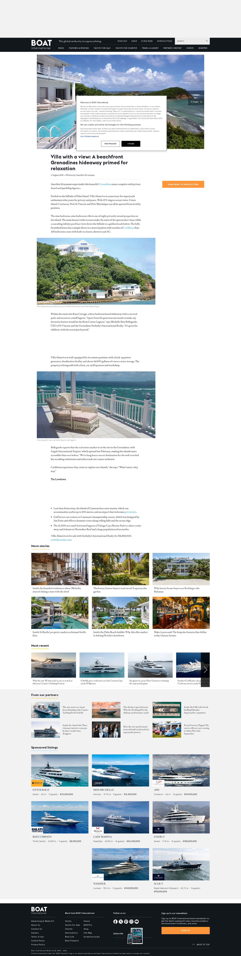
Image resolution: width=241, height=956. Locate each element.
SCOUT (158, 883)
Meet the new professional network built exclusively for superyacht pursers (136, 729)
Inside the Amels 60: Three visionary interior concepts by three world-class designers (75, 729)
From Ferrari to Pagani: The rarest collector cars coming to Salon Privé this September (196, 729)
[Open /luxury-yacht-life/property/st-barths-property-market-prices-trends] (59, 613)
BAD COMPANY (42, 836)
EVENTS (190, 48)
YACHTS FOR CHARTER (126, 48)
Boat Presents (72, 941)
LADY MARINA (102, 836)
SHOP (134, 41)
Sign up (185, 930)
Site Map (88, 933)
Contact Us (36, 929)
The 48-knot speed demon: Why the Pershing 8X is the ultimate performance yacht (136, 710)
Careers (35, 933)
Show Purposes (110, 144)
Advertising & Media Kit (42, 921)
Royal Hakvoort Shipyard (166, 888)
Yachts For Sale (72, 925)
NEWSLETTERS (164, 41)
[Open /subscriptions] (132, 936)
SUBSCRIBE (147, 41)
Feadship (97, 841)
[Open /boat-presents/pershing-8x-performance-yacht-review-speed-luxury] (106, 710)
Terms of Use (37, 937)
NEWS (61, 48)
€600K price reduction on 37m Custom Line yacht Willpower (102, 682)
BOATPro (88, 925)
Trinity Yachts (39, 841)
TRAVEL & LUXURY (150, 48)
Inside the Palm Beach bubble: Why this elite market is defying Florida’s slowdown (120, 633)
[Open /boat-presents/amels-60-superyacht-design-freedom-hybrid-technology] (45, 730)
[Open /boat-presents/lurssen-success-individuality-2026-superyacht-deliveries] (150, 665)
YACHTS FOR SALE (102, 48)
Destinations (71, 933)
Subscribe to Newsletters (183, 184)
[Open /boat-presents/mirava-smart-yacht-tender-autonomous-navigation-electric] (45, 710)
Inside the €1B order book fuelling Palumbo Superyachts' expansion (196, 710)
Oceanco (158, 794)
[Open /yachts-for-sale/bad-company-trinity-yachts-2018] (59, 817)
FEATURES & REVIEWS (79, 48)
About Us (35, 925)
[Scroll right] (205, 670)
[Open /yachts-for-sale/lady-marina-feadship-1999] (120, 817)
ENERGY (159, 836)
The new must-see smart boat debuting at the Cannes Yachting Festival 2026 (75, 710)
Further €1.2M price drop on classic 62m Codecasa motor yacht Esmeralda (196, 682)
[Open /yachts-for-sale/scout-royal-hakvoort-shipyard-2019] (181, 864)
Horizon (97, 794)
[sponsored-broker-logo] (37, 785)
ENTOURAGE (41, 790)
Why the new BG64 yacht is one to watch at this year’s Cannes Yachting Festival (52, 682)
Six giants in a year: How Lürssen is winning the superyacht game (149, 682)
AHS (156, 790)
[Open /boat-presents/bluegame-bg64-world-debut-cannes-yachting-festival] (53, 665)
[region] (121, 123)
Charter (69, 929)
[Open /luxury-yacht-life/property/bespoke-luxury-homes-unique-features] (181, 613)
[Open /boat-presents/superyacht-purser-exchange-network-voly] (106, 730)
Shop (86, 929)
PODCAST (122, 41)
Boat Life (69, 937)
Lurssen (97, 888)
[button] (196, 101)
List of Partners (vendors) (89, 136)
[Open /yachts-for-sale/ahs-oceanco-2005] (181, 770)
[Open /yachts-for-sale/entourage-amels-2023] (59, 770)
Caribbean (128, 227)
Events (87, 921)
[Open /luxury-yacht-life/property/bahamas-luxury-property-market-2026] (181, 569)
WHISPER (99, 883)
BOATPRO (203, 48)
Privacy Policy (38, 945)
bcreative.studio (92, 937)
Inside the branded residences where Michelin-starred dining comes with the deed (57, 590)
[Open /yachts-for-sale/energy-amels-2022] (181, 817)
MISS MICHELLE (103, 790)
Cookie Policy (38, 941)
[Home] (43, 45)
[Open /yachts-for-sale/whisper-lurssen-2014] (120, 864)
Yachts (68, 921)
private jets (130, 512)
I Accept (131, 144)
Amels (36, 794)
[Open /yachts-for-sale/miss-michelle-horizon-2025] (120, 770)
